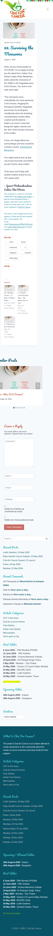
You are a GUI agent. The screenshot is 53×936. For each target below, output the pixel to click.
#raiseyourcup (14, 224)
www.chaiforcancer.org (16, 227)
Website (9, 499)
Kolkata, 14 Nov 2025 (13, 842)
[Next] (38, 385)
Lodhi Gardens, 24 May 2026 (16, 552)
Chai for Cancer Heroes (14, 622)
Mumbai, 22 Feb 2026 (13, 824)
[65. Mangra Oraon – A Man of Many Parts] (9, 288)
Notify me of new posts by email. (19, 520)
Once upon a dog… (20, 590)
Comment (10, 441)
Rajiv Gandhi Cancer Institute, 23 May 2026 (23, 556)
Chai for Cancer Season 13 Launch (19, 560)
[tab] (14, 407)
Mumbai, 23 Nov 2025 (13, 833)
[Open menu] (47, 9)
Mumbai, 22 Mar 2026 (13, 568)
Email (8, 487)
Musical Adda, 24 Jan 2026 (15, 829)
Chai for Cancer (24, 207)
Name (8, 476)
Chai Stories (8, 625)
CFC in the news (10, 618)
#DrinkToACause (26, 224)
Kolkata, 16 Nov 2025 (13, 838)
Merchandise (9, 633)
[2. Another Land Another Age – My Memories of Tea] (23, 288)
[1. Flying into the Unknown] (9, 320)
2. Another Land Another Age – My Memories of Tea (23, 298)
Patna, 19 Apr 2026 (12, 564)
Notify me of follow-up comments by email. (14, 510)
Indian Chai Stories (12, 42)
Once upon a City (11, 636)
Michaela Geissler (32, 604)
